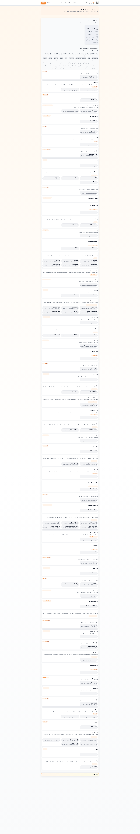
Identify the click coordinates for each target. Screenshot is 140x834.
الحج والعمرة (44, 230)
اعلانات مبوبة (92, 53)
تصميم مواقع (60, 63)
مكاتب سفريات (45, 435)
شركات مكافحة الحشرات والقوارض (81, 58)
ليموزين (66, 58)
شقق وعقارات (56, 58)
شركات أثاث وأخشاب (57, 53)
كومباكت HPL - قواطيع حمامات (79, 53)
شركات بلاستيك (45, 58)
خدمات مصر (74, 2)
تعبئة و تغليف (61, 58)
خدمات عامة (87, 53)
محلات (51, 53)
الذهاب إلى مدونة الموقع (87, 13)
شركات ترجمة (78, 68)
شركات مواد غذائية (46, 63)
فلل (61, 53)
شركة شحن (54, 68)
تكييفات (97, 53)
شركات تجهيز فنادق (66, 65)
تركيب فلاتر (94, 473)
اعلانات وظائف (47, 53)
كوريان (65, 53)
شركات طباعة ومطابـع (66, 63)
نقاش (97, 65)
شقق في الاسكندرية (92, 274)
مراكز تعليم (87, 63)
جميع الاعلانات (67, 2)
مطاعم (59, 68)
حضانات (73, 68)
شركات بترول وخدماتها (83, 65)
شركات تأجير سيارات (71, 58)
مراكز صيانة (50, 58)
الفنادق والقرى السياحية (91, 65)
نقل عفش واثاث (64, 68)
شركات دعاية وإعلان (95, 68)
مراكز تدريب (44, 445)
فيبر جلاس (89, 58)
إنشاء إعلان (43, 2)
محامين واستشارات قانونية (91, 245)
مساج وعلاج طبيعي (92, 414)
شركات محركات (53, 65)
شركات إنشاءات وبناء (71, 53)
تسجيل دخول (49, 2)
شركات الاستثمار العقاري (94, 63)
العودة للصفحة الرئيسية (95, 13)
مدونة (62, 2)
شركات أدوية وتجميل (53, 63)
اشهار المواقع (89, 68)
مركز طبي (69, 68)
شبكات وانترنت (45, 187)
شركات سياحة (47, 65)
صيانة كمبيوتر (83, 68)
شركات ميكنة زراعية (59, 65)
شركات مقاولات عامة (92, 209)
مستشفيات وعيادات (95, 58)
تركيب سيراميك (73, 63)
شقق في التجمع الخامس (74, 65)
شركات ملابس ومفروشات (80, 63)
